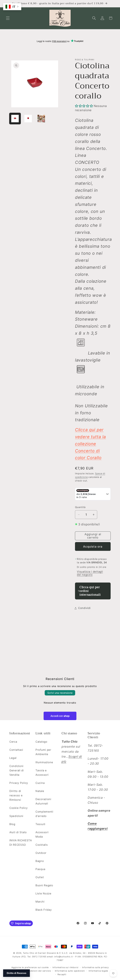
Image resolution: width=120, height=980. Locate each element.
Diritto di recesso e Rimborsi (15, 795)
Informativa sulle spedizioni (70, 971)
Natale (39, 791)
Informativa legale (98, 971)
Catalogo (41, 741)
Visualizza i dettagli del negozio (90, 573)
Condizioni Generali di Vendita (16, 770)
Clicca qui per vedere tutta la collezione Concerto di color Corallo (90, 443)
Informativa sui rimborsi (65, 967)
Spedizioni (16, 816)
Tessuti (40, 824)
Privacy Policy (18, 782)
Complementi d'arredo (44, 814)
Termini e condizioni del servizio (33, 971)
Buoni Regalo (44, 885)
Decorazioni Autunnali (43, 801)
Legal (13, 757)
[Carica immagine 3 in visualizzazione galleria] (41, 118)
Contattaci (16, 749)
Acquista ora (92, 546)
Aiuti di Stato (18, 832)
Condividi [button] (84, 608)
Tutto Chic (28, 953)
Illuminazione (44, 762)
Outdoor (40, 852)
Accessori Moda (41, 834)
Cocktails (41, 844)
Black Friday (43, 909)
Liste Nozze (43, 893)
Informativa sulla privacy (95, 967)
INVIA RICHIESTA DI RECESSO (20, 842)
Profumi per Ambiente (43, 752)
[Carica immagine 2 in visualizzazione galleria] (28, 118)
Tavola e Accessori (41, 772)
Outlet (39, 877)
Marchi (39, 901)
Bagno (39, 861)
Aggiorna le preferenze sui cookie (30, 967)
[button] (8, 18)
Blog (12, 824)
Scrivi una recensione (59, 692)
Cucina (40, 782)
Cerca (13, 741)
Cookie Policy (18, 807)
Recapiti (62, 974)
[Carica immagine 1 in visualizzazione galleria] (15, 118)
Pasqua (40, 869)
